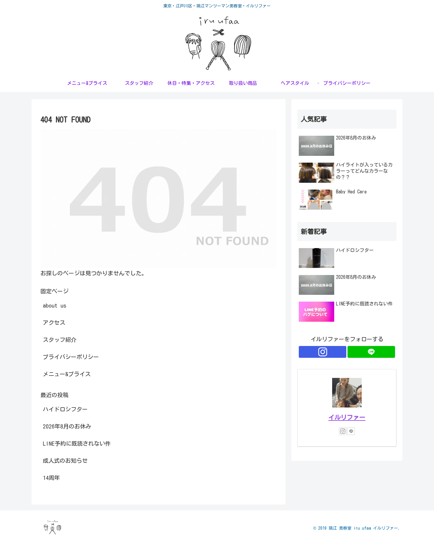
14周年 (51, 478)
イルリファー (347, 417)
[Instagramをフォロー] (322, 352)
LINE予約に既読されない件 (77, 443)
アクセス (54, 322)
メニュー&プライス (67, 374)
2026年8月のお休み (67, 426)
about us (54, 305)
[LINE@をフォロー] (371, 352)
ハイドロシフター (65, 409)
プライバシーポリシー (71, 357)
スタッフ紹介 (59, 339)
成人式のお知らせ (65, 460)
